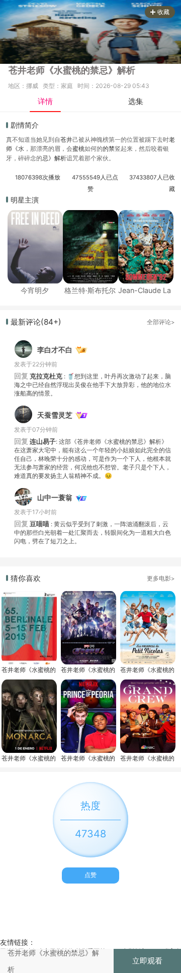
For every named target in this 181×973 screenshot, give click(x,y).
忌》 (48, 158)
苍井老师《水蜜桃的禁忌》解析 (29, 669)
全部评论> (161, 322)
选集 (135, 101)
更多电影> (161, 578)
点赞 (90, 875)
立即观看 (147, 960)
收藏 (163, 12)
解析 (60, 158)
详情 (45, 101)
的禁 (109, 148)
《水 (18, 148)
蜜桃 (78, 148)
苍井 (66, 139)
